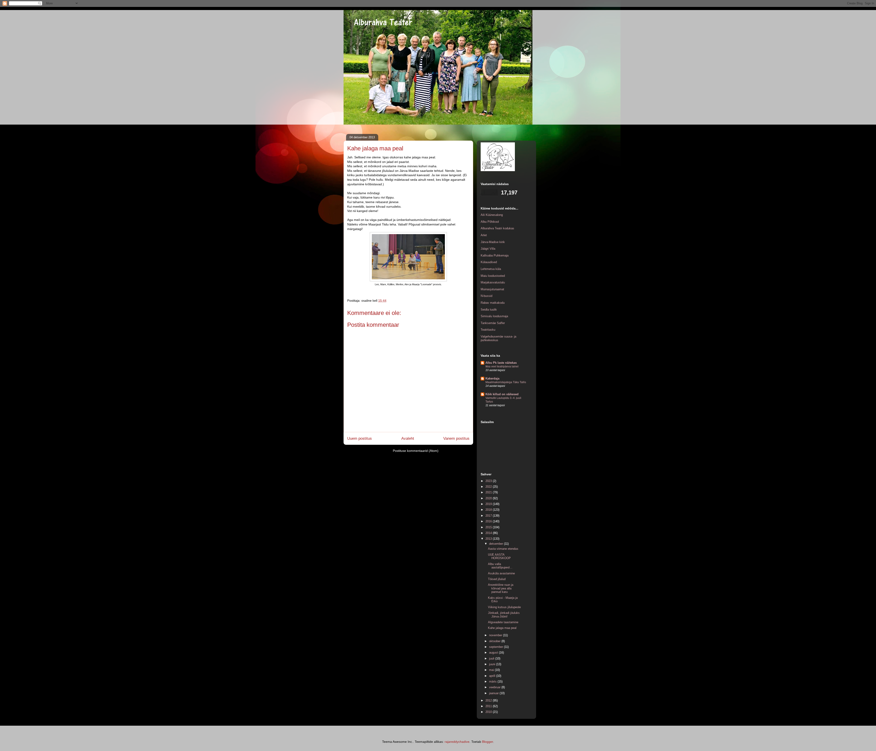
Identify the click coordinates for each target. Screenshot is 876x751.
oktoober (495, 641)
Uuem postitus (359, 438)
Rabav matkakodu (493, 302)
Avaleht (407, 438)
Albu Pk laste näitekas (501, 362)
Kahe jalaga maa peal (502, 628)
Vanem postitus (456, 438)
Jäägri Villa (488, 248)
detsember (496, 543)
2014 (489, 533)
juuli (492, 658)
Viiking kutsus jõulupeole (504, 607)
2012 (489, 700)
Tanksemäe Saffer (493, 323)
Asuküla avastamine (501, 573)
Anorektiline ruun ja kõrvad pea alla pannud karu (500, 588)
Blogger (487, 741)
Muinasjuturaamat (492, 289)
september (496, 647)
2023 (489, 481)
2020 (489, 498)
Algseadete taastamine (503, 622)
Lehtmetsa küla (491, 269)
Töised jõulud (497, 579)
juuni (492, 664)
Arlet (484, 235)
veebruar (495, 687)
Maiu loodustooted (493, 275)
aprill (492, 676)
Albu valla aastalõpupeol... (500, 565)
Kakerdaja (492, 378)
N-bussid (486, 296)
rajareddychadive (457, 741)
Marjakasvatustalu (493, 282)
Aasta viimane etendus (503, 548)
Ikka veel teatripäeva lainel (502, 366)
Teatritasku (488, 329)
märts (493, 681)
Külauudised (489, 262)
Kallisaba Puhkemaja (494, 255)
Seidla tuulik (489, 309)
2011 (489, 706)
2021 (489, 492)
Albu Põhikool (490, 221)
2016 (489, 521)
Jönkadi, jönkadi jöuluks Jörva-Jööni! (504, 614)
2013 (489, 538)
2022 (489, 486)
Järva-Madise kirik (493, 242)
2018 (489, 509)
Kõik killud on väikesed (502, 394)
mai (492, 670)
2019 (489, 504)
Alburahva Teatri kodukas (497, 228)
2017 (489, 515)
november (496, 635)
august (494, 652)
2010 (489, 712)
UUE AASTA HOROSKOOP (499, 556)
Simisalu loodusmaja (494, 316)
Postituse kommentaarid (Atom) (415, 451)
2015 (489, 527)
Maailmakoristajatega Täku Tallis (505, 382)
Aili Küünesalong (492, 215)
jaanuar (494, 693)
